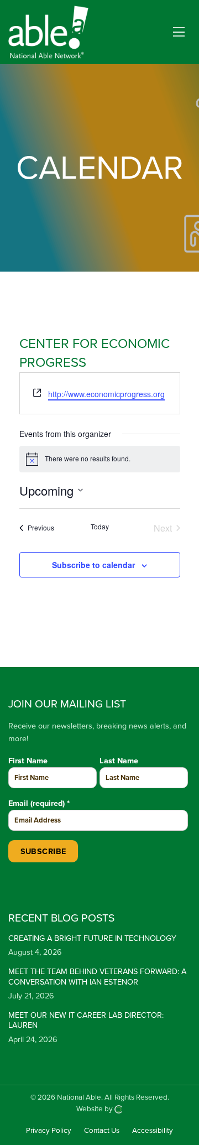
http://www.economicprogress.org (106, 393)
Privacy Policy (48, 1131)
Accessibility (152, 1131)
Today (100, 526)
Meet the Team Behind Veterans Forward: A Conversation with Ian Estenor (97, 977)
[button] (179, 32)
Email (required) (39, 803)
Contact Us (101, 1131)
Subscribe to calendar (93, 564)
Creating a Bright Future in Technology (92, 938)
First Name (28, 761)
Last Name (119, 761)
